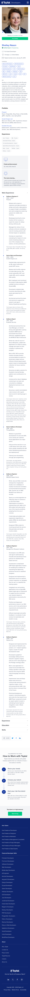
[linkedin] (20, 738)
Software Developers (7, 864)
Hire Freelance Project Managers (11, 842)
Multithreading (21, 69)
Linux (14, 76)
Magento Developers (7, 907)
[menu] (28, 2)
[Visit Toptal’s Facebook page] (17, 979)
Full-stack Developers (8, 858)
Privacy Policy (7, 990)
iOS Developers (6, 894)
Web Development (19, 63)
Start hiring (15, 814)
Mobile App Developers (8, 870)
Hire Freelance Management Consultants (13, 839)
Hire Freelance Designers (9, 833)
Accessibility (23, 990)
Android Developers (7, 876)
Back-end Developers (7, 63)
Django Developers (7, 882)
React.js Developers (7, 922)
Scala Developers (6, 931)
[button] (15, 193)
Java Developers (6, 897)
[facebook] (16, 738)
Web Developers (6, 867)
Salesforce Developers (8, 928)
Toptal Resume (6, 956)
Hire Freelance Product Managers (11, 845)
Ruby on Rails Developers (9, 925)
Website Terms (15, 990)
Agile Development (7, 69)
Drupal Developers (7, 885)
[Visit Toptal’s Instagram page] (21, 979)
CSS (21, 71)
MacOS (8, 71)
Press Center (5, 953)
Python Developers (7, 919)
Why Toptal (5, 947)
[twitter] (12, 738)
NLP (20, 74)
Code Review (12, 66)
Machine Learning (7, 76)
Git (14, 69)
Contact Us (5, 950)
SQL (4, 71)
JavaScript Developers (8, 901)
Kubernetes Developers (8, 904)
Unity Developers (6, 934)
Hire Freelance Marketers (9, 836)
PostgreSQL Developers (8, 916)
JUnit (10, 74)
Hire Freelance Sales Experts (10, 848)
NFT (25, 74)
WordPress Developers (8, 937)
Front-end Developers (8, 861)
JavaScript (15, 71)
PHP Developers (6, 913)
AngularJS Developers (8, 879)
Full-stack (5, 66)
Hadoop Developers (7, 891)
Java (19, 66)
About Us (4, 962)
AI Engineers (5, 873)
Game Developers (7, 888)
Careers (4, 959)
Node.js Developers (7, 910)
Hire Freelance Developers (9, 830)
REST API (5, 74)
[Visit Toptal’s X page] (12, 979)
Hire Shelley (15, 38)
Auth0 (15, 74)
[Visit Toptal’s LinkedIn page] (8, 979)
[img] (10, 48)
